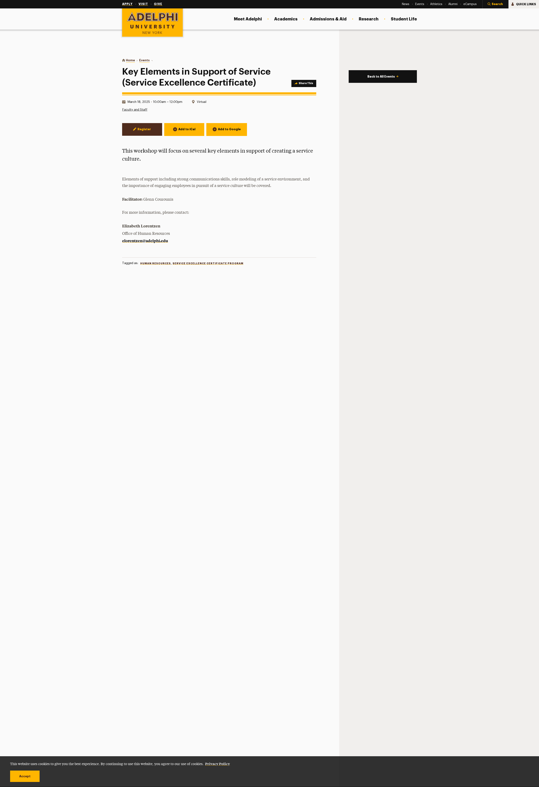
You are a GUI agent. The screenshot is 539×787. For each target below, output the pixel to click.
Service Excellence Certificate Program (208, 263)
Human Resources (155, 263)
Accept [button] (25, 776)
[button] (495, 4)
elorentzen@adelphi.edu (145, 240)
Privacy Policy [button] (217, 763)
